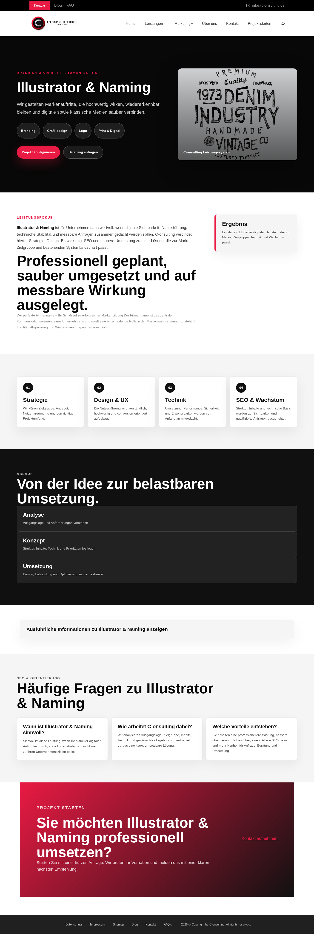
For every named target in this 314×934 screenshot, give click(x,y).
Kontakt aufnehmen (259, 838)
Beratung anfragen (83, 152)
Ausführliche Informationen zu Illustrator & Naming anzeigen (97, 629)
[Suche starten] (283, 23)
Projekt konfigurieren (38, 152)
